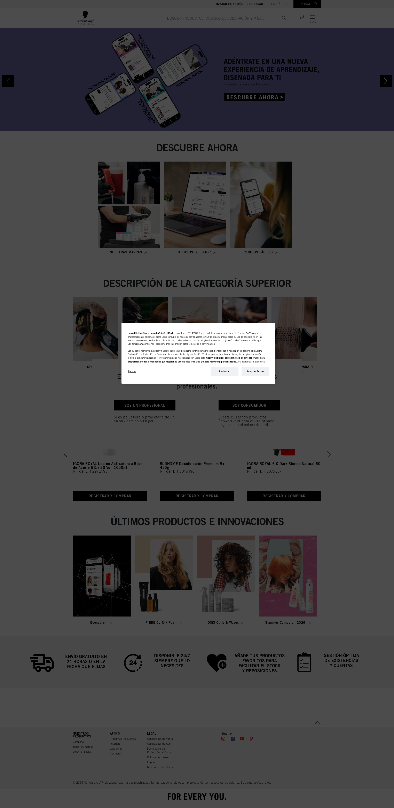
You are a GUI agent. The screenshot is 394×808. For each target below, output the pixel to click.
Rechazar (224, 371)
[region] (198, 353)
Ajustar (132, 371)
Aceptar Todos (255, 371)
